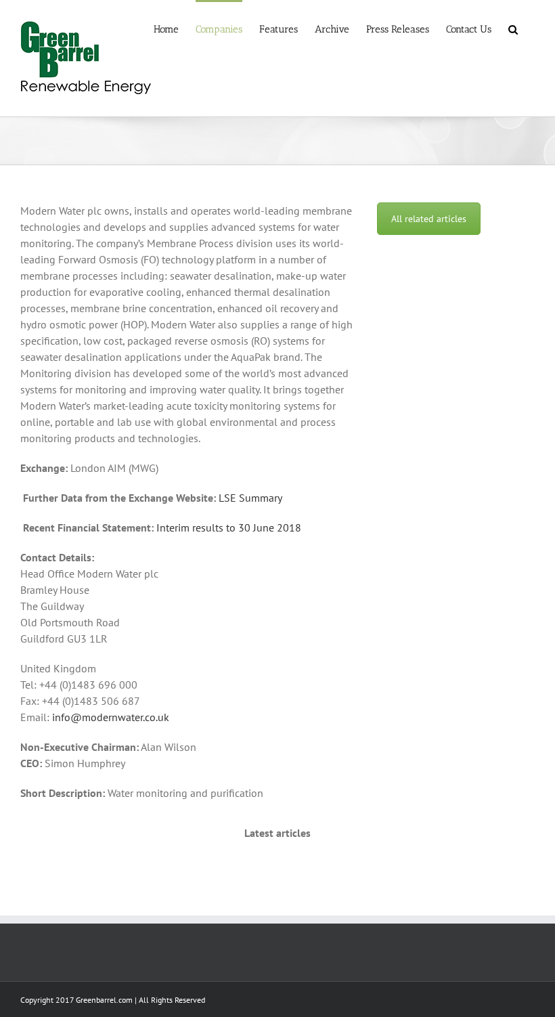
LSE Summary (250, 497)
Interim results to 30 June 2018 (228, 527)
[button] (513, 28)
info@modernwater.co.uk (110, 717)
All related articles (428, 219)
